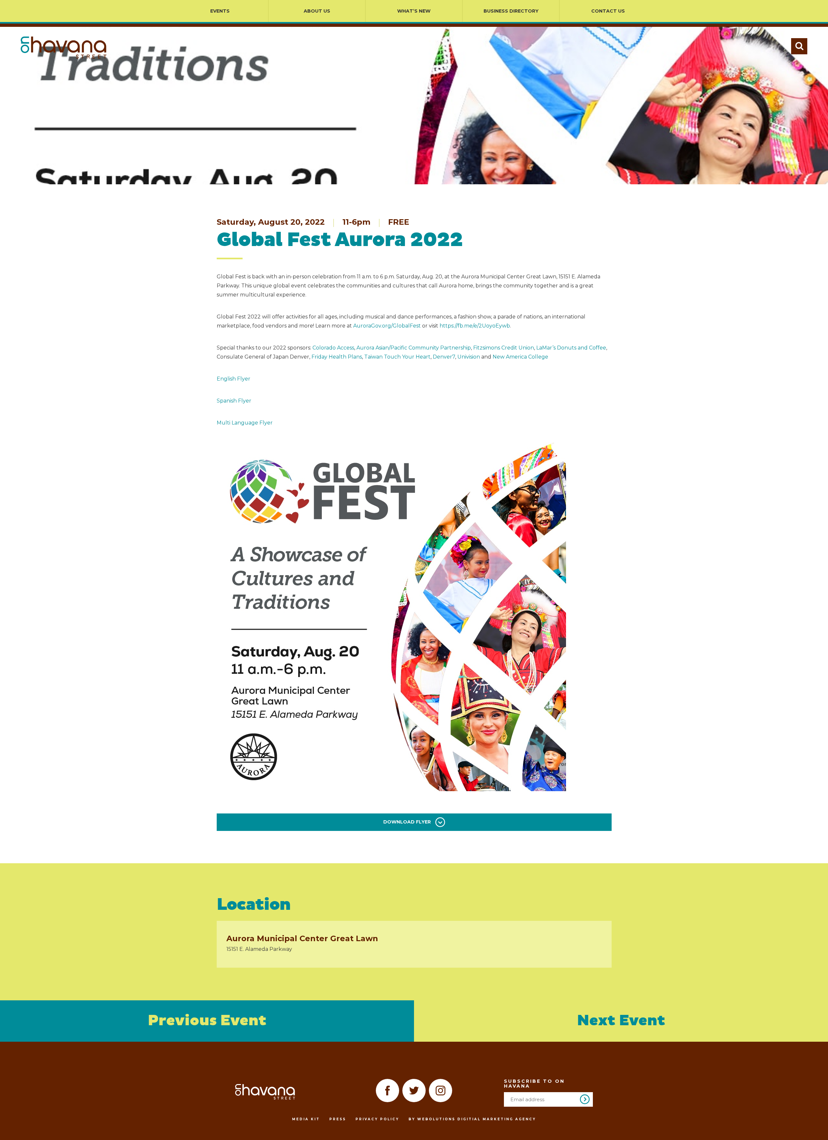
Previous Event (207, 1021)
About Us (317, 11)
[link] (333, 348)
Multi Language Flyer (245, 423)
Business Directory (511, 11)
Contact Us (608, 11)
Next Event (621, 1021)
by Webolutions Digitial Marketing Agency (472, 1119)
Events (220, 11)
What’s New (413, 11)
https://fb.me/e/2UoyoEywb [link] (475, 326)
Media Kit (306, 1119)
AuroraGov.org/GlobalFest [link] (387, 326)
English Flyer (233, 379)
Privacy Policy (377, 1119)
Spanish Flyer (234, 401)
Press (337, 1119)
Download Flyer (407, 822)
